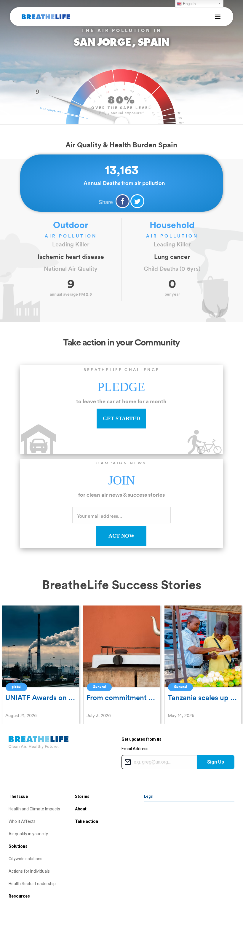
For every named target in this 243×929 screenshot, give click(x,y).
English (189, 3)
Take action (86, 821)
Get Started (121, 418)
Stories (82, 796)
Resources (19, 896)
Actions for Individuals (29, 871)
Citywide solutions (25, 858)
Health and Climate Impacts (34, 809)
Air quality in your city (28, 833)
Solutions (18, 846)
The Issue (18, 796)
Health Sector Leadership (32, 883)
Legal (148, 796)
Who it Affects (22, 821)
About (81, 809)
